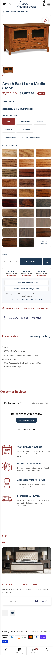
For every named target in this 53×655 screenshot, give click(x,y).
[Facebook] (5, 613)
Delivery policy (39, 336)
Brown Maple (24, 121)
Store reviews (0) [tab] (40, 403)
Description (10, 336)
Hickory (8, 129)
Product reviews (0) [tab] (13, 403)
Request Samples (43, 242)
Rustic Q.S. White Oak (31, 137)
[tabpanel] (26, 39)
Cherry (40, 121)
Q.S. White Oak (10, 137)
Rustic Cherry (25, 129)
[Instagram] (12, 613)
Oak (8, 121)
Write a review (26, 420)
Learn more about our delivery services (26, 299)
